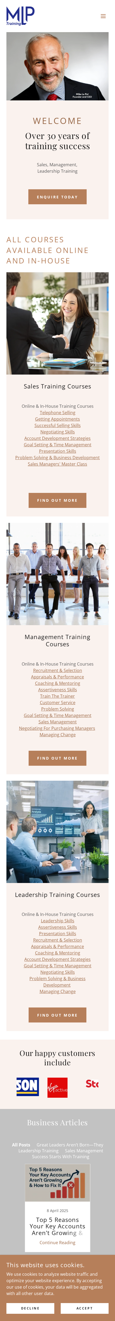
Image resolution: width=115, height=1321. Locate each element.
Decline (30, 1308)
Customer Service (57, 702)
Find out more (57, 500)
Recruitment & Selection (57, 670)
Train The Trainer (57, 696)
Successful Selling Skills (57, 425)
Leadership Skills (57, 921)
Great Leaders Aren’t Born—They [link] (70, 1145)
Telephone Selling (57, 413)
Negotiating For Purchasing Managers (57, 728)
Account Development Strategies (57, 438)
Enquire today (57, 196)
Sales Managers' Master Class (57, 464)
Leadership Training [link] (38, 1151)
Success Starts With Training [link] (60, 1157)
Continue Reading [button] (57, 1242)
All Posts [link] (21, 1145)
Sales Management (58, 722)
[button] (103, 16)
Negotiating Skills (57, 432)
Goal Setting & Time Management (57, 445)
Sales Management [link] (84, 1151)
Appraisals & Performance (57, 677)
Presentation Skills (57, 451)
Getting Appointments (57, 419)
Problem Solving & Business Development (57, 458)
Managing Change (58, 735)
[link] (20, 16)
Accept (84, 1308)
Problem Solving (57, 709)
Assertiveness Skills (57, 690)
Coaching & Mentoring (57, 683)
